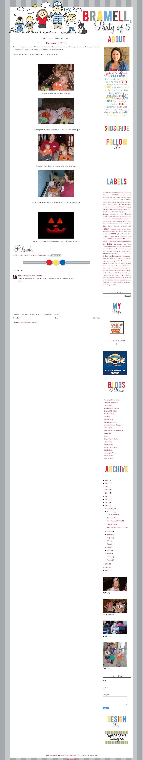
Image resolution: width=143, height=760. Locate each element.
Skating (120, 268)
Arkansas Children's (119, 199)
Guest (117, 236)
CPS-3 (109, 221)
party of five (123, 253)
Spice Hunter (110, 270)
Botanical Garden (122, 209)
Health (109, 238)
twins (117, 280)
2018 (107, 480)
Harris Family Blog (110, 447)
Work (104, 284)
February (110, 557)
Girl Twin (123, 234)
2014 (107, 493)
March (109, 553)
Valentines (128, 280)
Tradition (117, 277)
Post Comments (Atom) (28, 322)
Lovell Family (108, 456)
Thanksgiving (107, 275)
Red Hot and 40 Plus (110, 422)
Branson (114, 212)
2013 (107, 496)
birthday (128, 204)
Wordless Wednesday (124, 282)
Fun (109, 234)
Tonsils (104, 277)
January (109, 560)
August (109, 538)
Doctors (112, 223)
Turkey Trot (127, 277)
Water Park (109, 282)
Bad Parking (108, 450)
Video (104, 282)
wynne (110, 285)
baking (114, 202)
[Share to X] (56, 255)
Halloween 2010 (112, 518)
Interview (105, 241)
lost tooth (105, 249)
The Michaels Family (111, 403)
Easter (105, 226)
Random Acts (124, 261)
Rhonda (105, 265)
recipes (112, 263)
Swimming (110, 272)
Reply (20, 281)
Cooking (123, 219)
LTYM (110, 249)
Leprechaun (106, 246)
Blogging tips (71, 759)
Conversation (117, 216)
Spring (123, 270)
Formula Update (112, 524)
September (110, 534)
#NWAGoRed (127, 192)
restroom (123, 263)
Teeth (119, 272)
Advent (129, 197)
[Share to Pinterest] (60, 255)
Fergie (113, 231)
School (124, 265)
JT (108, 241)
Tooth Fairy (110, 277)
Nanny (105, 253)
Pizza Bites (125, 256)
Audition (105, 202)
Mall (114, 249)
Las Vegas (127, 244)
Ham (129, 236)
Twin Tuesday (108, 280)
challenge (106, 214)
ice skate (128, 238)
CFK (129, 212)
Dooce (106, 436)
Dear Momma (108, 458)
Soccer (105, 270)
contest (110, 216)
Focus (125, 231)
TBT (116, 272)
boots (115, 209)
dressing (116, 223)
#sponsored (127, 195)
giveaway (106, 236)
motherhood (116, 251)
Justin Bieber (113, 241)
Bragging (108, 211)
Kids (109, 243)
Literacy (128, 246)
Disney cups (106, 223)
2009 (107, 564)
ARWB (128, 200)
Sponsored (118, 270)
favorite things (107, 231)
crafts (113, 221)
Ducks (129, 223)
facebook (124, 226)
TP (114, 277)
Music (129, 251)
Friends (105, 234)
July (108, 541)
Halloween (123, 236)
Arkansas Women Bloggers (112, 425)
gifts (118, 234)
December (110, 508)
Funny (113, 234)
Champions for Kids (116, 214)
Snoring (125, 268)
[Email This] (51, 255)
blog (117, 207)
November (110, 512)
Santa (119, 265)
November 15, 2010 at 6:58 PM (32, 275)
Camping (120, 212)
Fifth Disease (119, 231)
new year (110, 253)
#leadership (120, 192)
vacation (122, 280)
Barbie (119, 202)
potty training (126, 258)
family (106, 228)
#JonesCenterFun (111, 192)
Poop (115, 258)
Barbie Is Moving (126, 202)
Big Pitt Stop (108, 419)
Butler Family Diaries (111, 439)
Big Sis (117, 204)
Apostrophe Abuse (110, 453)
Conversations (115, 219)
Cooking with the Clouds (112, 400)
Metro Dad (107, 433)
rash (129, 261)
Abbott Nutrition (121, 197)
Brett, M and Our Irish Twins (113, 430)
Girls (129, 234)
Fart (125, 229)
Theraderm (128, 275)
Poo (108, 258)
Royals (115, 265)
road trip (110, 265)
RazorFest (106, 263)
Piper (120, 256)
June (108, 544)
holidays (123, 238)
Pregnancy (105, 261)
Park (114, 253)
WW (107, 284)
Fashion (129, 229)
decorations (119, 221)
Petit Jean (108, 256)
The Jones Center (118, 275)
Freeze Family (108, 444)
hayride (105, 238)
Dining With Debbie (110, 411)
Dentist (124, 221)
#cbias (104, 192)
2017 (107, 483)
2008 (107, 567)
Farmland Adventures (116, 229)
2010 (107, 506)
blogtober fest (107, 209)
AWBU (109, 202)
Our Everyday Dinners (111, 408)
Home (56, 318)
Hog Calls (114, 238)
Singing (115, 268)
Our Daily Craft (109, 414)
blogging (128, 207)
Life (110, 246)
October (110, 531)
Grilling (112, 236)
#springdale (106, 197)
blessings (113, 207)
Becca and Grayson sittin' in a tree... (118, 527)
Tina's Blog (107, 442)
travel (122, 277)
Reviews (128, 263)
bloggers (122, 207)
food (129, 231)
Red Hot (117, 263)
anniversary (106, 199)
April (109, 550)
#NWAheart (106, 195)
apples (111, 199)
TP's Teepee (108, 428)
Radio (119, 261)
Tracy (20, 275)
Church (105, 216)
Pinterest (115, 256)
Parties (118, 253)
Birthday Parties (107, 207)
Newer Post (16, 318)
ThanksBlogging (126, 272)
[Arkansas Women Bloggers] (117, 333)
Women (115, 282)
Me (117, 249)
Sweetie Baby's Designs (67, 755)
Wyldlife (107, 416)
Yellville (115, 284)
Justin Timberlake (121, 241)
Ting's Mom (108, 405)
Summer (128, 270)
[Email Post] (49, 255)
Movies (123, 251)
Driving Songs (123, 223)
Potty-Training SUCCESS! (115, 521)
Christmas (127, 214)
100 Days (112, 197)
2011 (107, 502)
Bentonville (110, 204)
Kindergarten (118, 244)
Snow (129, 268)
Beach (104, 204)
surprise (105, 272)
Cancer (125, 211)
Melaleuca (122, 249)
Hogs (118, 238)
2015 (107, 490)
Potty (119, 258)
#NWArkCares (116, 195)
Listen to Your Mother (119, 246)
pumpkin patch (113, 261)
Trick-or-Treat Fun (113, 514)
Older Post (96, 318)
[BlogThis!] (54, 255)
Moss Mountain (107, 251)
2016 (107, 487)
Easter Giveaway (114, 226)
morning (128, 249)
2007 (107, 570)
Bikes (123, 204)
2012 (107, 499)
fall (129, 226)
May (108, 547)
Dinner (129, 221)
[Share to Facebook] (58, 255)
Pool (111, 258)
